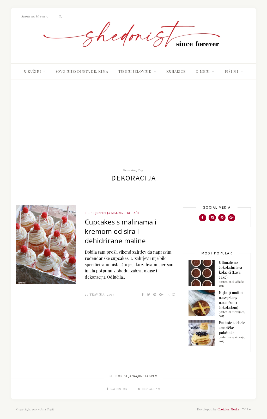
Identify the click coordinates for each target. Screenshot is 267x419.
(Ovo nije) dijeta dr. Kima (82, 71)
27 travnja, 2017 (99, 294)
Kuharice (176, 71)
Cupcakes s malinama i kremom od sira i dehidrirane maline (120, 231)
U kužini (32, 71)
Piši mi (231, 71)
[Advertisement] (133, 118)
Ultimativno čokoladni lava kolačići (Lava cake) (230, 270)
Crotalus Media (228, 409)
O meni (203, 71)
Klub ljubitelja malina (104, 213)
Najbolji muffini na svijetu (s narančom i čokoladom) (231, 300)
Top (245, 409)
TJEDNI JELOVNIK (134, 71)
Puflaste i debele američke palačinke (232, 327)
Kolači (133, 213)
